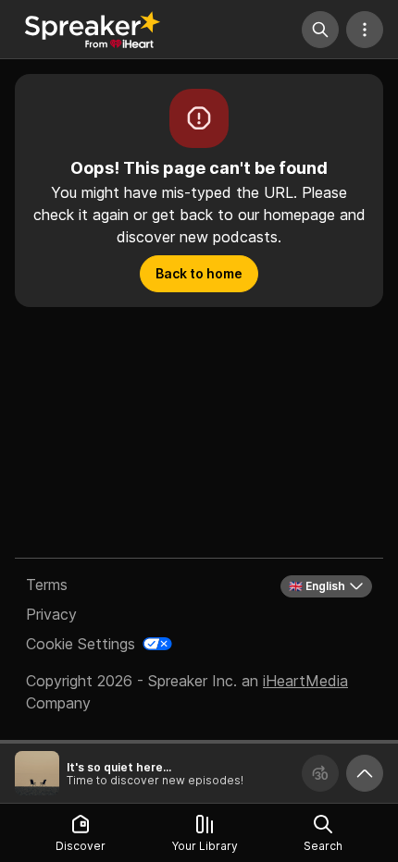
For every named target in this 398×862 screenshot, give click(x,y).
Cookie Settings (80, 643)
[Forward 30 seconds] (320, 773)
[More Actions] (364, 29)
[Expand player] (364, 773)
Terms (47, 584)
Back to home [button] (199, 273)
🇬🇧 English (317, 586)
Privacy (51, 614)
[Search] (320, 29)
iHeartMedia (305, 680)
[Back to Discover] (92, 29)
